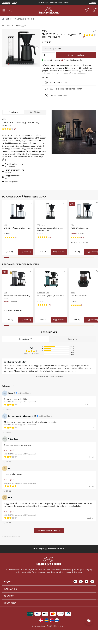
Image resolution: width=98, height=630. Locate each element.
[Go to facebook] (86, 581)
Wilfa (44, 31)
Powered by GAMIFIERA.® (11, 536)
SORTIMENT (9, 596)
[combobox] (49, 19)
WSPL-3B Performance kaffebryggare (17, 228)
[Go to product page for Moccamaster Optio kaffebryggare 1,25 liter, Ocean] (51, 279)
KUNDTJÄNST (10, 603)
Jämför (8, 252)
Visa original (9, 450)
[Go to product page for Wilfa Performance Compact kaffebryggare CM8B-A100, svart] (51, 211)
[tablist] (24, 112)
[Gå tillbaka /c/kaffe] (3, 25)
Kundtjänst (92, 3)
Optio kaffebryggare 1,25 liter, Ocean (50, 296)
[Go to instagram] (81, 581)
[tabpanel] (24, 151)
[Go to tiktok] (92, 581)
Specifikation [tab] (35, 112)
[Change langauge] (41, 620)
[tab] (8, 64)
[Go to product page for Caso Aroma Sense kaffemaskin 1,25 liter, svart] (17, 279)
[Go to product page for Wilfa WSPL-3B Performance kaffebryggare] (17, 211)
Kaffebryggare (20, 25)
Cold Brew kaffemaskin (79, 296)
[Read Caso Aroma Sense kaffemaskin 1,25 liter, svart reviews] (7, 305)
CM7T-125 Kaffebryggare (80, 228)
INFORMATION (10, 589)
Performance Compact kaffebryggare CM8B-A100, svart (50, 229)
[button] (89, 36)
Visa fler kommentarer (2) (49, 530)
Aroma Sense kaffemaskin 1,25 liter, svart (17, 297)
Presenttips (6, 3)
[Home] (49, 10)
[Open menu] (4, 10)
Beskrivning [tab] (13, 112)
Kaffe (8, 25)
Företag (14, 3)
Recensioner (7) (25, 339)
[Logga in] (10, 10)
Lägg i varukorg (77, 55)
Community (72, 339)
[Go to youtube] (75, 581)
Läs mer (45, 77)
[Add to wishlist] (94, 31)
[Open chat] (89, 621)
